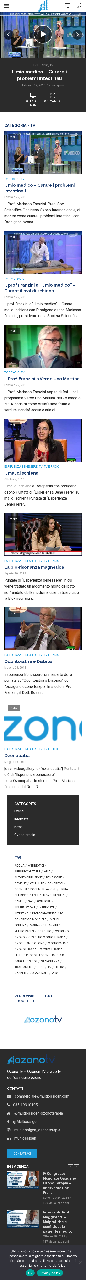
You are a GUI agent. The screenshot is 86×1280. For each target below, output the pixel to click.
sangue (20, 961)
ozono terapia (51, 949)
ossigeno (44, 931)
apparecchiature (27, 871)
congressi (55, 883)
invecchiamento (44, 913)
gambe (19, 901)
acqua (19, 865)
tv (49, 967)
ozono (39, 943)
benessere (54, 877)
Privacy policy (49, 1273)
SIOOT (33, 961)
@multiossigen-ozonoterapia (37, 1113)
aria (47, 871)
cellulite (37, 883)
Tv (51, 65)
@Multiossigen (23, 1121)
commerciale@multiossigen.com (40, 1096)
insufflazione (25, 907)
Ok (30, 1273)
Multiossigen (24, 931)
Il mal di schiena (21, 472)
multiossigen (23, 1138)
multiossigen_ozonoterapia (35, 1130)
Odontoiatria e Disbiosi (29, 661)
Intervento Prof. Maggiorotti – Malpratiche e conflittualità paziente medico (57, 1221)
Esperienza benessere (21, 466)
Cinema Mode (52, 101)
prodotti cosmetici (40, 955)
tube (40, 967)
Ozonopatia (17, 755)
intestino (22, 913)
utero (59, 967)
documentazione (43, 889)
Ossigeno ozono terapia (46, 937)
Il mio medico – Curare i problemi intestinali (39, 75)
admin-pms (56, 85)
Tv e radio (40, 65)
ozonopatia (57, 943)
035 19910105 (24, 1105)
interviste (46, 907)
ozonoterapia (25, 949)
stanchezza (50, 961)
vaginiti (20, 973)
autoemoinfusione (29, 877)
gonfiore (44, 901)
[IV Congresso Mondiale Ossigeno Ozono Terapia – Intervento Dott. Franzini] (23, 1180)
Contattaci (22, 1153)
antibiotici (36, 865)
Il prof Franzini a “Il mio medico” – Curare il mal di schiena (39, 288)
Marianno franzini (44, 925)
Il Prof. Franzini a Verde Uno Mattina (42, 378)
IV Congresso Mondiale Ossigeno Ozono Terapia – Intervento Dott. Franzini (59, 1183)
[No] (80, 1262)
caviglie (21, 883)
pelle (18, 955)
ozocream (23, 943)
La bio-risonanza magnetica (34, 567)
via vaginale (39, 973)
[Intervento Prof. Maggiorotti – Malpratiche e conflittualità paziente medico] (23, 1219)
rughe (63, 955)
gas (30, 901)
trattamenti (24, 967)
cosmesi (21, 889)
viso (55, 973)
